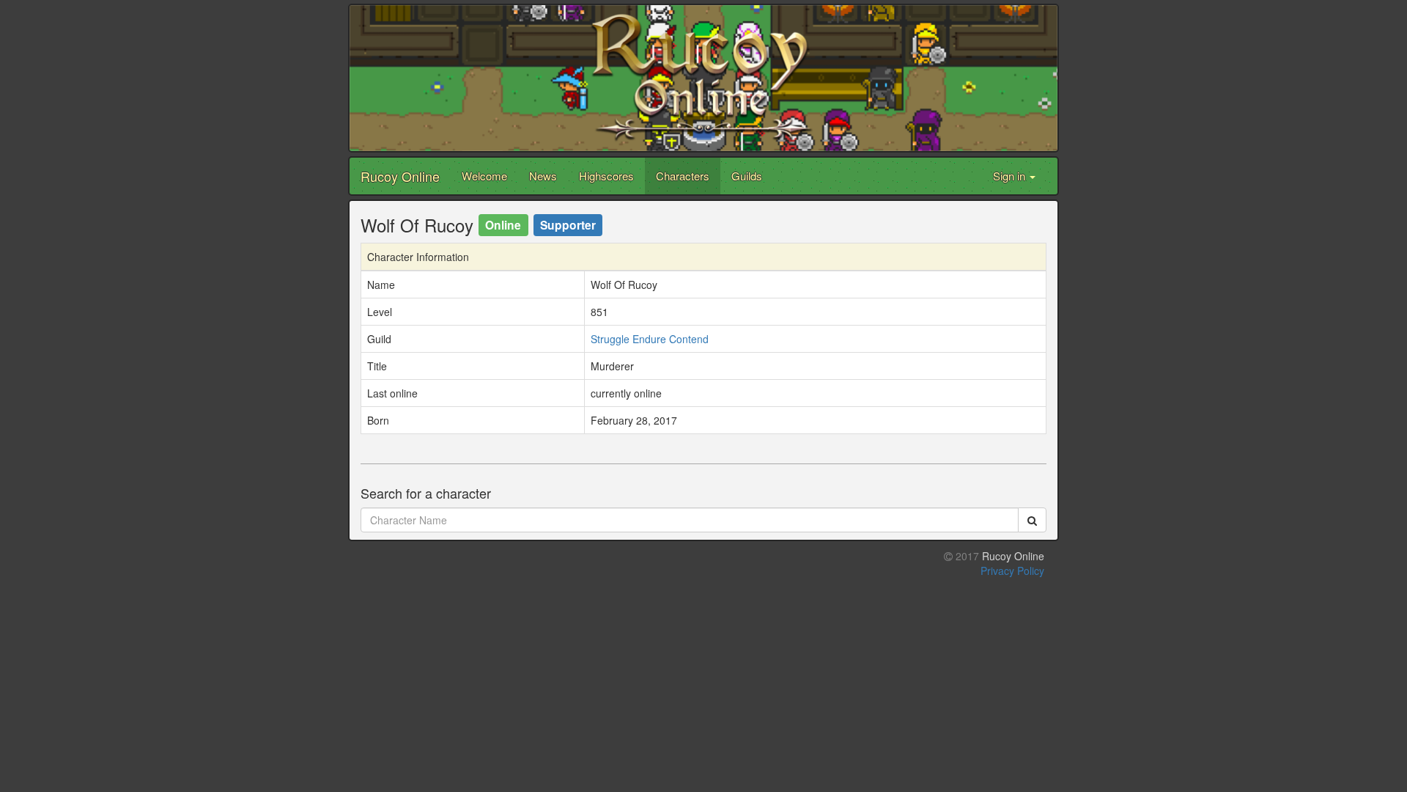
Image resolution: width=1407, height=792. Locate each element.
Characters (682, 175)
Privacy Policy (1012, 570)
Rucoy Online (400, 176)
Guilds (746, 175)
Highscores (606, 175)
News (543, 175)
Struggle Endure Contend (650, 338)
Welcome (484, 175)
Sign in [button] (1010, 175)
